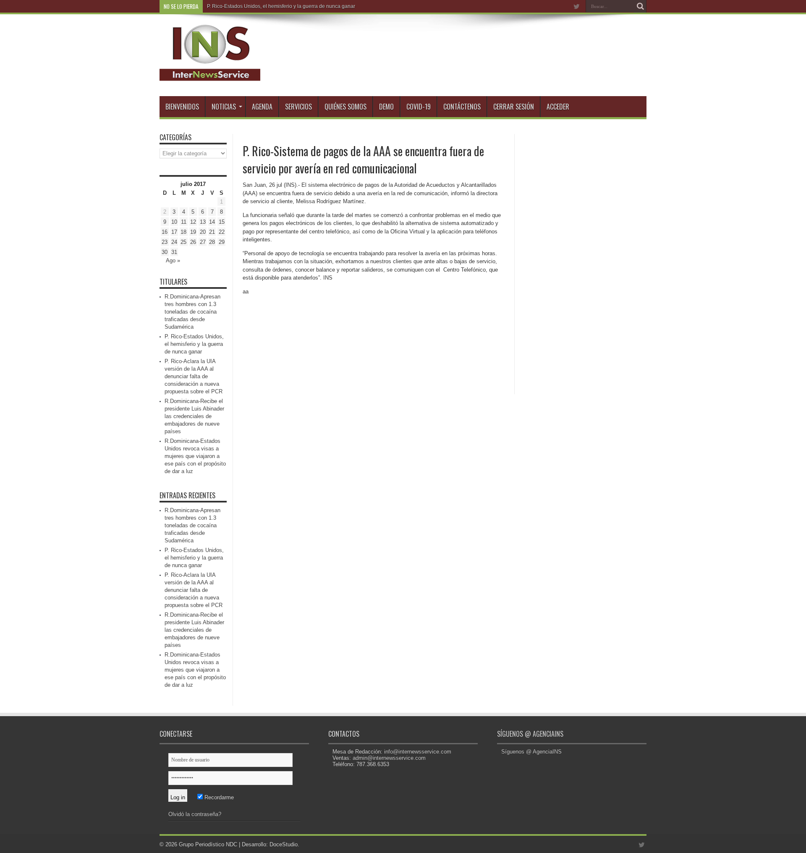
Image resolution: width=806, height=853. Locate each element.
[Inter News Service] (210, 75)
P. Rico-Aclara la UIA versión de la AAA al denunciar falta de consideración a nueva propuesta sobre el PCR (193, 376)
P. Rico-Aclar (221, 6)
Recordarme (218, 797)
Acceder (558, 107)
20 (203, 232)
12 (193, 222)
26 (193, 242)
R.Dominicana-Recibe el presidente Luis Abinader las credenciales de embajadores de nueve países (194, 416)
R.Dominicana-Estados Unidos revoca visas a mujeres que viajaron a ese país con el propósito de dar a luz (195, 456)
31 (174, 252)
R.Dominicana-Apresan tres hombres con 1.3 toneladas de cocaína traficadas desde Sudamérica (192, 311)
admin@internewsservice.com (389, 758)
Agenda (262, 107)
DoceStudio (284, 844)
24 (174, 242)
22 (222, 232)
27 (203, 242)
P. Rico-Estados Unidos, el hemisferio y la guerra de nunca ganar (194, 344)
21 (212, 232)
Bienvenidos (182, 107)
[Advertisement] (583, 260)
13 (203, 222)
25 (183, 242)
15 (222, 222)
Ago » (173, 260)
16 (164, 232)
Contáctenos (462, 107)
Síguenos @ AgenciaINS (530, 734)
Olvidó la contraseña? (194, 814)
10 (174, 222)
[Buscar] (640, 6)
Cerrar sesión (513, 107)
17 (174, 232)
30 (164, 252)
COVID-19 (418, 107)
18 (183, 232)
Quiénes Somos (345, 107)
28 (212, 242)
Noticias (224, 107)
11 (183, 222)
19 (193, 232)
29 (222, 242)
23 (164, 242)
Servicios (298, 107)
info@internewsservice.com (417, 751)
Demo (386, 107)
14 (212, 222)
